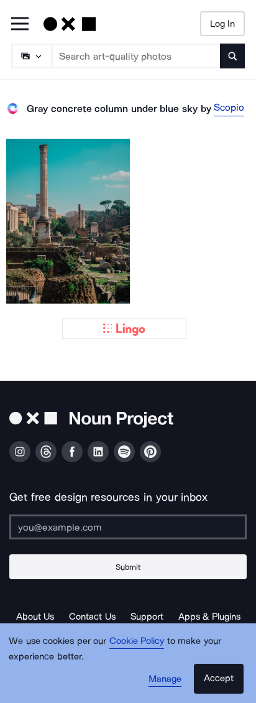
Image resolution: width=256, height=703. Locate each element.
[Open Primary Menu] (20, 24)
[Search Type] (31, 56)
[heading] (68, 221)
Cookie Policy (137, 640)
